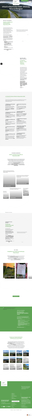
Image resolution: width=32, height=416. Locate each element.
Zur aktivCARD (23, 405)
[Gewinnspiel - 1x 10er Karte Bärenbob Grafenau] (9, 271)
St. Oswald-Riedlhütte (24, 84)
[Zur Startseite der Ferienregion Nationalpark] (16, 2)
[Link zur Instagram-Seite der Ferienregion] (2, 406)
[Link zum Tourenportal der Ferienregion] (7, 406)
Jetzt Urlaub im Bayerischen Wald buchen (7, 49)
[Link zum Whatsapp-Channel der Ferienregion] (6, 406)
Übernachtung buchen (25, 0)
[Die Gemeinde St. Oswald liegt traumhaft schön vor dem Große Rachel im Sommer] (26, 360)
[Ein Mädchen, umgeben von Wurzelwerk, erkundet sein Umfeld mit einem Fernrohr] (9, 178)
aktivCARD (17, 128)
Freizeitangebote (15, 164)
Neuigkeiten (15, 258)
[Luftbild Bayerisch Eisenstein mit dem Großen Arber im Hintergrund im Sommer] (26, 353)
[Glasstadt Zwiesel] (6, 353)
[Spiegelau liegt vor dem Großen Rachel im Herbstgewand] (13, 353)
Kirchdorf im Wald (25, 83)
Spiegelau (21, 83)
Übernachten (18, 136)
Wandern (8, 116)
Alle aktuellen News (15, 296)
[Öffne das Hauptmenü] (30, 2)
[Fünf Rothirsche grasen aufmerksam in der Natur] (22, 179)
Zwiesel (21, 84)
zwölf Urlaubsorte (19, 120)
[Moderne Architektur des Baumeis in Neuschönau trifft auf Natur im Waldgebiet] (26, 192)
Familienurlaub (7, 130)
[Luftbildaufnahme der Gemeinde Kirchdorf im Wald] (19, 367)
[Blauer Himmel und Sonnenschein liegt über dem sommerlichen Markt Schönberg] (19, 353)
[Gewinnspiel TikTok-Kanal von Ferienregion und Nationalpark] (21, 271)
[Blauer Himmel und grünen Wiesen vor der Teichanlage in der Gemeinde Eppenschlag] (26, 367)
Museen (12, 164)
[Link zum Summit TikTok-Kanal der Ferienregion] (5, 406)
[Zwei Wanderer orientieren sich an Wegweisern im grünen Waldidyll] (16, 193)
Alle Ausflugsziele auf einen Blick (9, 241)
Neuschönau (23, 81)
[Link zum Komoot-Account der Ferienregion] (8, 406)
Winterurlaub (20, 108)
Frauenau (21, 81)
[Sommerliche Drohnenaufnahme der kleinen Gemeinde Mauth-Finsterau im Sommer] (6, 367)
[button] (27, 34)
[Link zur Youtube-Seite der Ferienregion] (4, 406)
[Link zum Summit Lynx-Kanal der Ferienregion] (9, 406)
